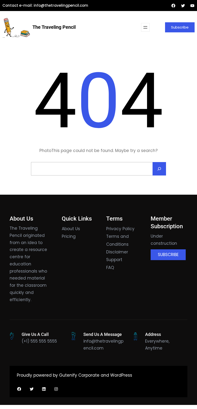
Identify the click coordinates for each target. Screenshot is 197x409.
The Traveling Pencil (54, 27)
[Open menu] (145, 27)
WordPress (121, 375)
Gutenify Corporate (79, 375)
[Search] (159, 168)
